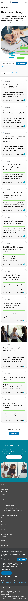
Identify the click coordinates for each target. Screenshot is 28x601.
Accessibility (4, 593)
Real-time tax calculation (7, 505)
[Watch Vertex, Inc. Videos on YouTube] (12, 576)
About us (3, 524)
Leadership (4, 531)
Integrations (4, 494)
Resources (3, 496)
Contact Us (6, 573)
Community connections (7, 534)
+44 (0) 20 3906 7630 (20, 582)
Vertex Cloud (4, 489)
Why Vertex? (4, 487)
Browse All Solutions (14, 457)
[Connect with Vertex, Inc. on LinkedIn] (9, 576)
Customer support (5, 543)
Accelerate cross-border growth (9, 515)
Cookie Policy (13, 593)
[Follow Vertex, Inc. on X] (5, 576)
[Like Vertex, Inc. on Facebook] (2, 576)
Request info (4, 545)
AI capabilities (4, 491)
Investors (3, 536)
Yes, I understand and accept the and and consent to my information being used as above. (13, 565)
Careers (3, 529)
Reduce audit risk (5, 513)
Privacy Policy (13, 564)
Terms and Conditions (6, 591)
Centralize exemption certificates (9, 518)
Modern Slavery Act (6, 594)
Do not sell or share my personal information (12, 596)
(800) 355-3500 (6, 582)
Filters (3, 67)
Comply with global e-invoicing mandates (11, 510)
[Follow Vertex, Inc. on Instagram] (16, 576)
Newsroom (4, 526)
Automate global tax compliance (9, 508)
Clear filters (16, 73)
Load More (14, 433)
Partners (3, 499)
